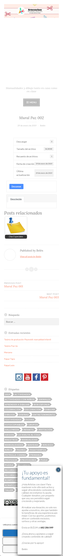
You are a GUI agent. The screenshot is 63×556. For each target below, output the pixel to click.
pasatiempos (38, 450)
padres (21, 450)
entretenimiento (44, 414)
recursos (24, 465)
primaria (35, 455)
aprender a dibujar (17, 404)
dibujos (10, 414)
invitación (45, 429)
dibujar (50, 409)
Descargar (16, 186)
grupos (33, 424)
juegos (9, 435)
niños (8, 450)
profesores (28, 460)
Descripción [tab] (16, 199)
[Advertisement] (31, 53)
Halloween (12, 429)
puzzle (9, 465)
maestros (11, 439)
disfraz (24, 414)
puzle (44, 460)
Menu (33, 102)
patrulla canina (15, 455)
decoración (33, 409)
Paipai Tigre (9, 359)
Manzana (8, 352)
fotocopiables (14, 424)
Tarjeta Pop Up (11, 346)
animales (44, 399)
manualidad (30, 439)
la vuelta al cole (29, 435)
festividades (13, 419)
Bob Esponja (42, 404)
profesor (11, 460)
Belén (42, 125)
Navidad (33, 445)
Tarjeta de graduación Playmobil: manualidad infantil (27, 339)
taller (9, 490)
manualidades (14, 445)
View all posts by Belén (30, 256)
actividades (22, 394)
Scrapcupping (14, 485)
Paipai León (9, 365)
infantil (28, 429)
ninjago (48, 445)
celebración (13, 409)
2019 (7, 394)
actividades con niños (19, 399)
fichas (30, 419)
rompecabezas (14, 480)
